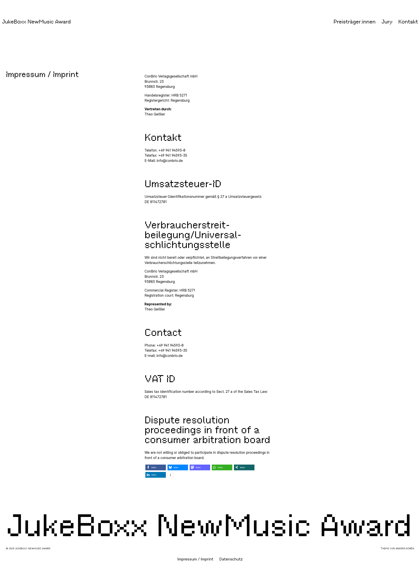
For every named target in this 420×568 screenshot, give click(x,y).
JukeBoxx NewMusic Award (36, 21)
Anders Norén (405, 548)
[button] (155, 467)
